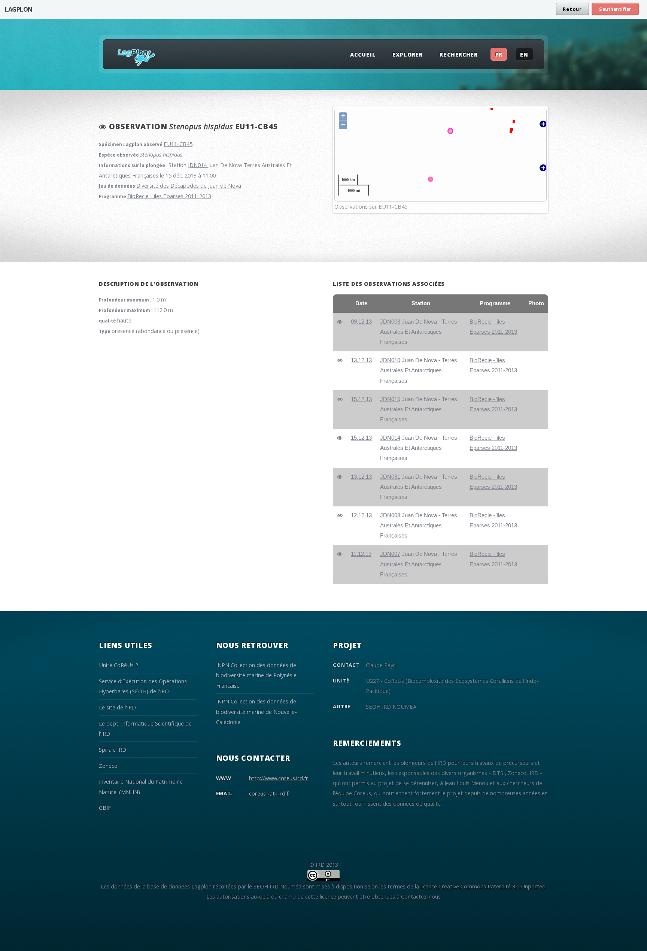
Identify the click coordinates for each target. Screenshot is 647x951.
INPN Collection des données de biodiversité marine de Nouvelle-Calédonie (256, 711)
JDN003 (390, 322)
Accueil (362, 54)
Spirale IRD (112, 749)
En (524, 54)
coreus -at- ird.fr (270, 793)
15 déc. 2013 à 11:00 (190, 175)
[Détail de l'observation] (340, 322)
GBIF (105, 807)
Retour (572, 9)
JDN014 (198, 165)
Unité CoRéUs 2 (118, 665)
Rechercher (458, 54)
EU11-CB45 (178, 144)
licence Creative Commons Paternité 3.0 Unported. (483, 886)
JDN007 (390, 554)
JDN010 (390, 360)
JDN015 (390, 399)
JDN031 (390, 477)
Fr (498, 54)
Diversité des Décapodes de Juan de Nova (188, 185)
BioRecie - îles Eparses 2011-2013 (169, 196)
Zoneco (108, 765)
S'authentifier (615, 9)
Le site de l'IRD (117, 707)
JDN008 (390, 515)
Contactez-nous (421, 896)
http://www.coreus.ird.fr (278, 778)
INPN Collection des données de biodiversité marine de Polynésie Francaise (256, 675)
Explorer (407, 54)
